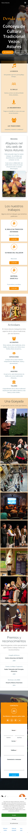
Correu (14, 741)
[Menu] (25, 2)
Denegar (14, 819)
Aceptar (14, 815)
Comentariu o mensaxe (14, 759)
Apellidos (19, 737)
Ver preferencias (14, 823)
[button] (26, 798)
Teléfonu (14, 750)
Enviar (14, 775)
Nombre (8, 737)
